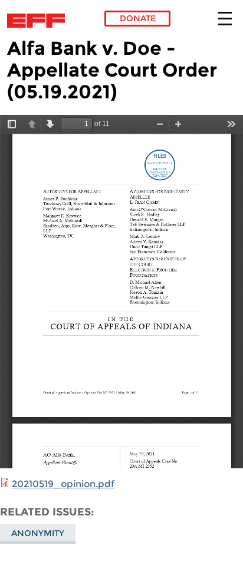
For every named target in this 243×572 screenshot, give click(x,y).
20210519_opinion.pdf (63, 484)
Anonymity (37, 533)
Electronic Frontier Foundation (39, 21)
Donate (138, 18)
